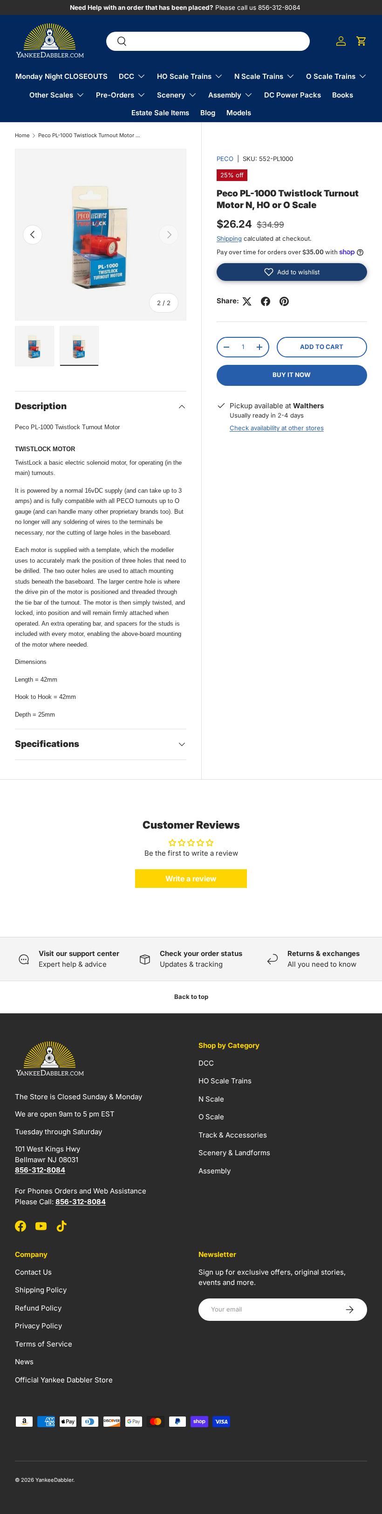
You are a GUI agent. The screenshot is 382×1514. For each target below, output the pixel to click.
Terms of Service (43, 1344)
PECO (225, 158)
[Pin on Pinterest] (284, 301)
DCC (206, 1063)
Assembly (214, 1170)
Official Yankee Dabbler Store (64, 1379)
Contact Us (33, 1272)
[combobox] (208, 41)
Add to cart (321, 346)
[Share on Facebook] (265, 301)
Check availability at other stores (277, 428)
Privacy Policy (38, 1325)
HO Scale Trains (225, 1080)
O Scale (211, 1116)
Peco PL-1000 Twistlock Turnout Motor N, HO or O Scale (90, 135)
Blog (207, 112)
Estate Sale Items (160, 112)
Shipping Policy (41, 1289)
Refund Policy (38, 1308)
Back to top (191, 996)
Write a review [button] (191, 878)
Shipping (229, 238)
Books (342, 95)
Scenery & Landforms (234, 1152)
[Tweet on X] (247, 301)
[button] (361, 41)
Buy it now (292, 374)
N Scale (211, 1099)
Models (238, 112)
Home (22, 135)
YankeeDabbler (54, 1480)
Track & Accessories (232, 1134)
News (24, 1361)
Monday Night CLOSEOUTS (61, 76)
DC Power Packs (292, 95)
